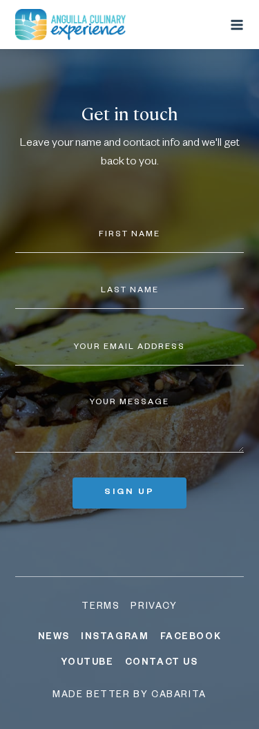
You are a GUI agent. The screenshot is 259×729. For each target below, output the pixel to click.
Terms (100, 607)
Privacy (154, 607)
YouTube (87, 663)
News (54, 638)
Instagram (114, 638)
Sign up (129, 493)
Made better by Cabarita (129, 696)
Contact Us (161, 663)
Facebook (191, 638)
